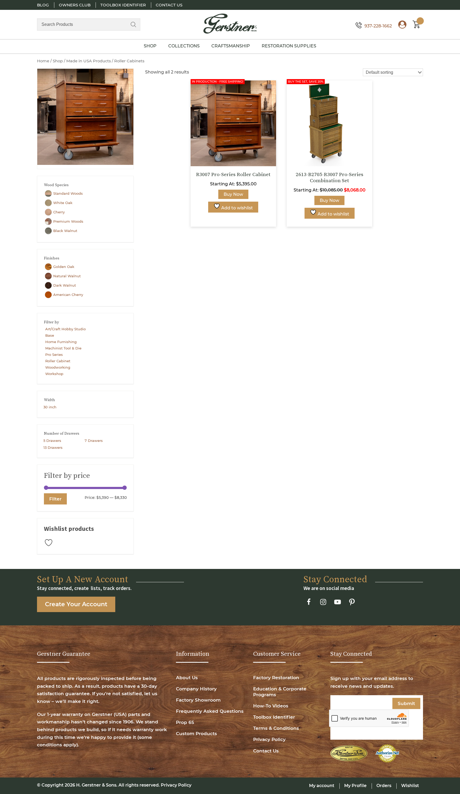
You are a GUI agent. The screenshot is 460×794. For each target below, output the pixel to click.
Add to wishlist (236, 207)
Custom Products (196, 733)
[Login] (399, 25)
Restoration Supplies (289, 45)
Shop (150, 45)
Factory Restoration (276, 677)
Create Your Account (76, 604)
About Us (187, 677)
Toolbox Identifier (123, 4)
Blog (43, 4)
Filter (55, 499)
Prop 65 (185, 722)
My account (321, 785)
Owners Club (75, 4)
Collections (184, 45)
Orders (383, 785)
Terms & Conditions (276, 728)
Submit (406, 703)
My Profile (355, 785)
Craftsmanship (230, 45)
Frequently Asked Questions (210, 711)
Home (43, 61)
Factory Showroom (198, 700)
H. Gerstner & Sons (96, 785)
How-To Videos (270, 706)
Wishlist (410, 785)
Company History (196, 688)
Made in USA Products (88, 61)
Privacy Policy (269, 739)
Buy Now (233, 194)
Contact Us (169, 4)
